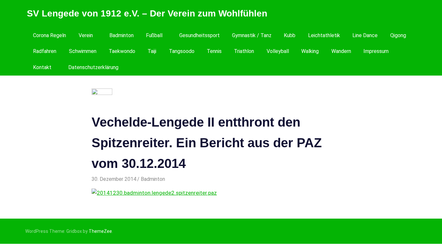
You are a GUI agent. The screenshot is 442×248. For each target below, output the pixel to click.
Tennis (214, 51)
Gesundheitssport (199, 35)
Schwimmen (82, 51)
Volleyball (278, 51)
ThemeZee (100, 231)
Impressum (376, 51)
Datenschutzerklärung (93, 67)
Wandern (341, 51)
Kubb (289, 35)
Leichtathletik (324, 35)
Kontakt (42, 67)
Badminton (121, 35)
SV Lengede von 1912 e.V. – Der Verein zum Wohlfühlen (147, 13)
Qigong (398, 35)
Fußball (154, 35)
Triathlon (244, 51)
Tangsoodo (181, 51)
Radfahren (44, 51)
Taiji (152, 51)
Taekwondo (122, 51)
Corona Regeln (49, 35)
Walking (310, 51)
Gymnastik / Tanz (251, 35)
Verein (86, 35)
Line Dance (365, 35)
